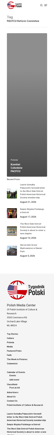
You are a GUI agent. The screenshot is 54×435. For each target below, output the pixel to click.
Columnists (12, 363)
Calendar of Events (16, 372)
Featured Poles (14, 351)
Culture (10, 338)
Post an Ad (14, 388)
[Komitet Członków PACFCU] (27, 105)
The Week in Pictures (17, 359)
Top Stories (12, 334)
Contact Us (12, 401)
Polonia (14, 160)
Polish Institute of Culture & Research (25, 405)
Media (10, 346)
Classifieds (12, 384)
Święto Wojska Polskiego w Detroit (23, 424)
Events (12, 375)
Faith (9, 355)
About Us (11, 396)
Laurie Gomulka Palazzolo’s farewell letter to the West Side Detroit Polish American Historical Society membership (26, 417)
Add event (14, 380)
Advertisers (12, 392)
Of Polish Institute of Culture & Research (22, 309)
